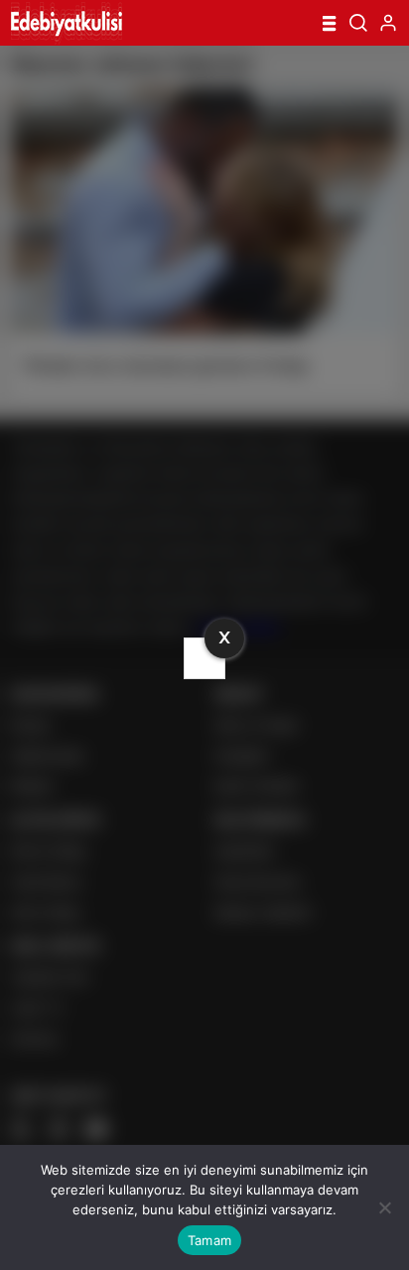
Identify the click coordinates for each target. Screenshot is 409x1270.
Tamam (209, 1240)
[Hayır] (384, 1207)
